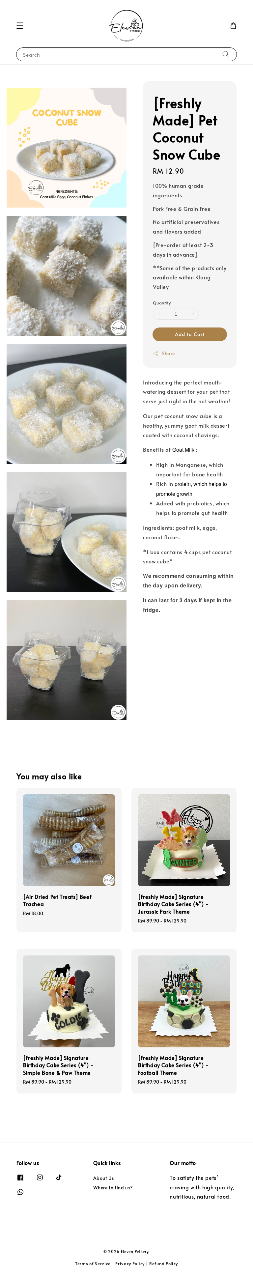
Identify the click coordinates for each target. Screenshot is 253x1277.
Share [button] (168, 353)
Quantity (162, 303)
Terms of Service (93, 1263)
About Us (103, 1178)
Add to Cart (190, 333)
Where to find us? (113, 1187)
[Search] (226, 54)
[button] (20, 25)
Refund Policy (163, 1263)
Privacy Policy (130, 1263)
